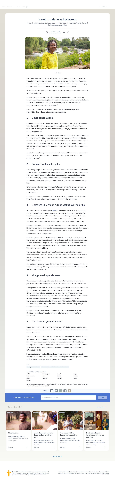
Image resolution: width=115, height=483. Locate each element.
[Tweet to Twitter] (56, 390)
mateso (55, 211)
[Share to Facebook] (51, 390)
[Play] (56, 72)
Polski (28, 378)
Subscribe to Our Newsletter (24, 397)
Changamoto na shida (33, 367)
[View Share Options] (64, 32)
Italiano (44, 376)
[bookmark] (47, 32)
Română (60, 378)
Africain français (31, 376)
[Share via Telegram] (65, 390)
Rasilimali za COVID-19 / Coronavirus (59, 367)
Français (75, 374)
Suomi (59, 374)
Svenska (29, 380)
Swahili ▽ (102, 7)
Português (44, 378)
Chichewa (75, 376)
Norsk (59, 376)
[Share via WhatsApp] (60, 390)
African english (45, 374)
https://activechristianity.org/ (72, 384)
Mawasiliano (109, 7)
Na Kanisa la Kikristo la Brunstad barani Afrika (14, 7)
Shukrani (44, 367)
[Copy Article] (68, 32)
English (28, 374)
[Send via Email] (69, 390)
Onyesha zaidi (101, 407)
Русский (75, 378)
